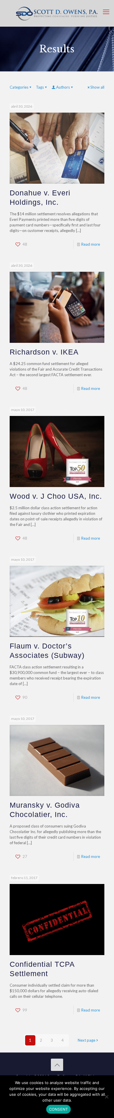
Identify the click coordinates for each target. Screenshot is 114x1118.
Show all (97, 87)
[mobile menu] (106, 12)
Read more (90, 244)
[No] (107, 1097)
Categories (19, 87)
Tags (40, 87)
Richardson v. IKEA (44, 352)
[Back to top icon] (57, 1065)
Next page (86, 1040)
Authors (63, 87)
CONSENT (58, 1109)
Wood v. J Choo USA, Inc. (56, 496)
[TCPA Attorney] (57, 13)
